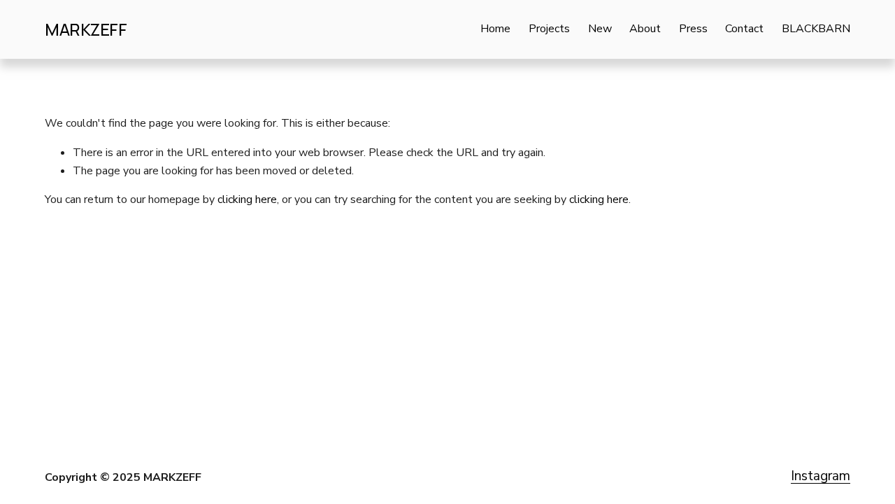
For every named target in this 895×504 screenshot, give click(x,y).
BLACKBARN (816, 28)
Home (495, 28)
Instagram (820, 476)
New (600, 28)
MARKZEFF (86, 29)
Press (693, 28)
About (645, 28)
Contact (744, 28)
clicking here (247, 199)
